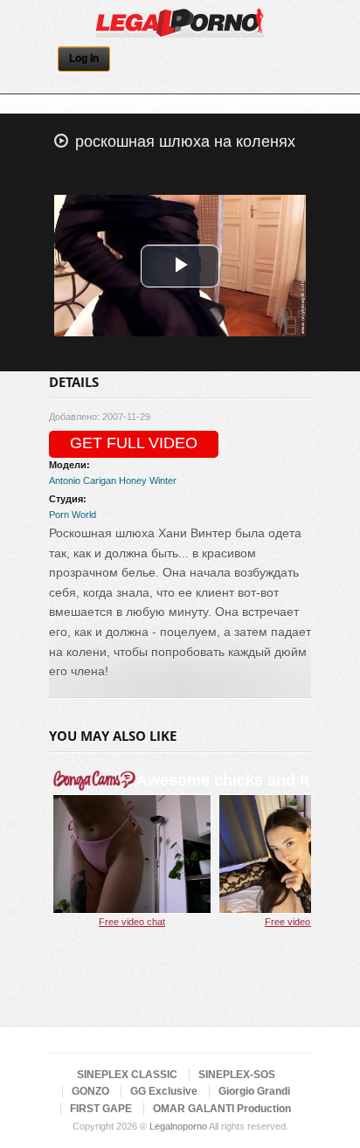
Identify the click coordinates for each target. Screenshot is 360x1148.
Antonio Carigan (82, 480)
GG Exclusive (163, 1091)
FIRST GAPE (101, 1109)
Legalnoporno (178, 1126)
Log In (84, 58)
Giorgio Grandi (254, 1091)
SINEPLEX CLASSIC (127, 1074)
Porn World (72, 514)
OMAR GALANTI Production (222, 1109)
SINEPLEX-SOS (236, 1074)
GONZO (90, 1091)
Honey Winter (148, 480)
